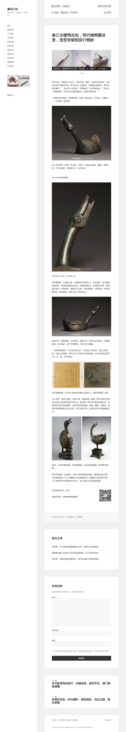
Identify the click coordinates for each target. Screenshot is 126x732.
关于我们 (10, 66)
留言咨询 (108, 720)
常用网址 (68, 720)
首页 (9, 26)
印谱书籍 (10, 42)
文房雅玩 (71, 517)
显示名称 (55, 630)
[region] (81, 64)
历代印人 (55, 720)
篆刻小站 (12, 9)
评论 (54, 597)
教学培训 (10, 50)
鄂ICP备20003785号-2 (71, 727)
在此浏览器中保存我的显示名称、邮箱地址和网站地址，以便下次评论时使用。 (82, 651)
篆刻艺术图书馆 (104, 6)
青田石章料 (56, 6)
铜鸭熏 (80, 517)
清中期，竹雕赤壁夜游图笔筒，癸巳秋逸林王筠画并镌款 (75, 559)
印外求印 (10, 58)
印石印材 (10, 46)
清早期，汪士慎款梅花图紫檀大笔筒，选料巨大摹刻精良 (75, 546)
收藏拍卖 (10, 62)
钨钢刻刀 (66, 6)
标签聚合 (75, 720)
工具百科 (10, 38)
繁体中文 (10, 95)
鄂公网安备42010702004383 (85, 727)
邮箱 (53, 640)
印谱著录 (62, 720)
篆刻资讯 (10, 30)
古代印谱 (107, 12)
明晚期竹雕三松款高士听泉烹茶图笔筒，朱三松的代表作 (75, 553)
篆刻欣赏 (64, 12)
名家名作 (10, 54)
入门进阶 (10, 34)
